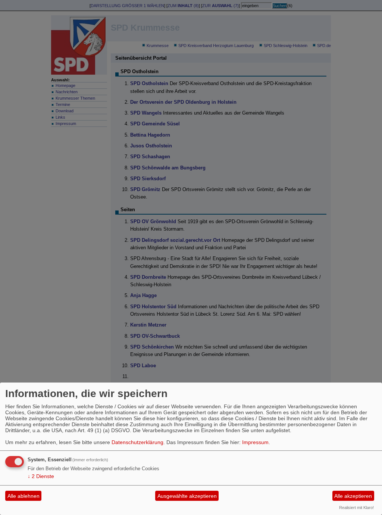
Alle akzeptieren (353, 496)
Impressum (255, 442)
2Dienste (41, 476)
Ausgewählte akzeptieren (187, 496)
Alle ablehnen (23, 496)
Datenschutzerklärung (137, 442)
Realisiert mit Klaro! (356, 507)
